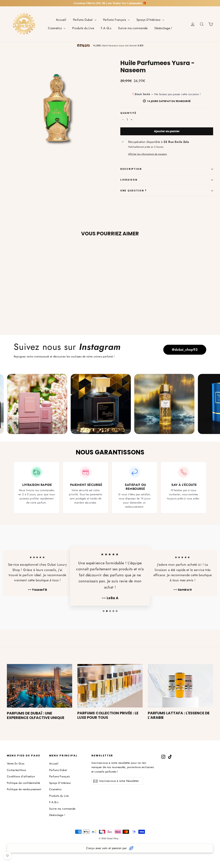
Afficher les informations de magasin (147, 154)
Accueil (61, 20)
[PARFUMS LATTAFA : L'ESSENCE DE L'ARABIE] (180, 685)
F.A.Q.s (106, 28)
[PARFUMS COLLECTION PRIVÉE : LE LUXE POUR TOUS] (110, 685)
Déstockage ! (163, 28)
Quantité (128, 113)
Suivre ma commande (133, 28)
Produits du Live (83, 28)
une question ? (133, 190)
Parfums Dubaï (83, 20)
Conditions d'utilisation (21, 776)
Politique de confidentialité (23, 783)
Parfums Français (115, 20)
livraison (128, 179)
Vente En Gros (15, 763)
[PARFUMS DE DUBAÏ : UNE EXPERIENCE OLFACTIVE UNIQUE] (39, 686)
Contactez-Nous (16, 770)
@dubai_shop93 (185, 349)
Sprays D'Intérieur (149, 20)
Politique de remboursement (24, 789)
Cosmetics (55, 28)
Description (131, 169)
